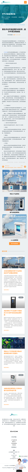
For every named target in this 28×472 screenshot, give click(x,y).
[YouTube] (17, 431)
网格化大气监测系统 (14, 193)
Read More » (6, 289)
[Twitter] (13, 431)
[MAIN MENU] (25, 2)
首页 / (2, 24)
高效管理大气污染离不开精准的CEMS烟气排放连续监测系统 (13, 313)
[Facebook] (11, 431)
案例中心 (14, 441)
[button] (14, 243)
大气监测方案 (14, 440)
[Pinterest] (15, 431)
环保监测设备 (14, 443)
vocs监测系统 (14, 240)
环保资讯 (14, 445)
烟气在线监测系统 (14, 212)
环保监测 (5, 52)
